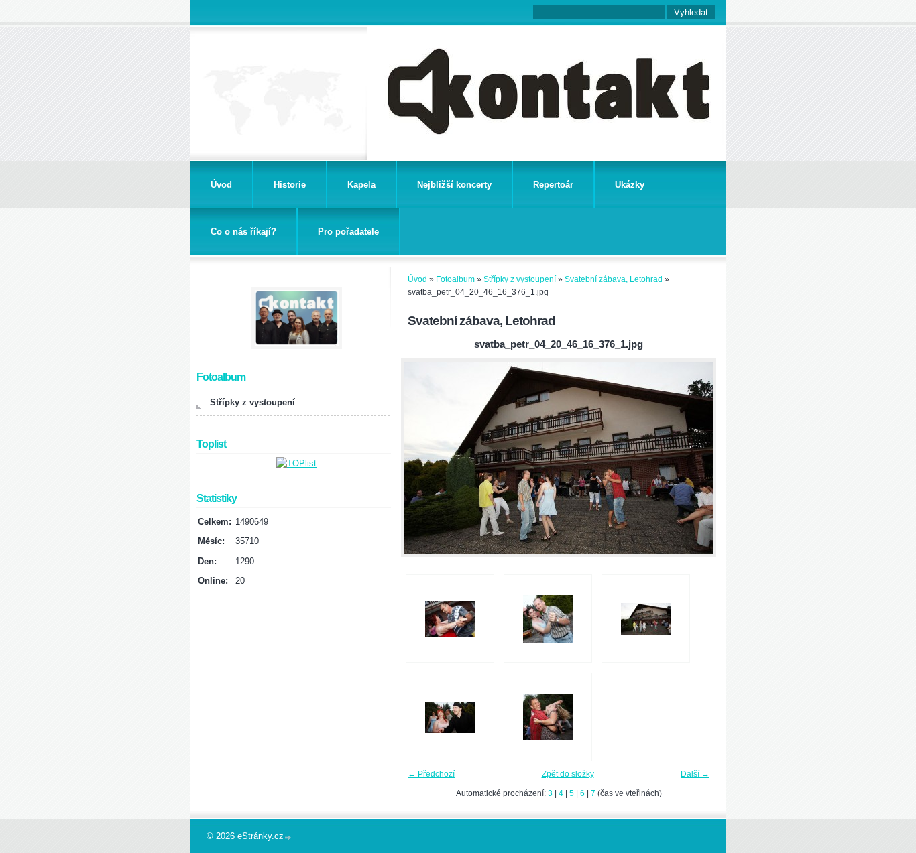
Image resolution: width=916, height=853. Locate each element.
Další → (695, 774)
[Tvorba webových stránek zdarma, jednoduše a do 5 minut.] (288, 837)
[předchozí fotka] (423, 457)
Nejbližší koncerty (454, 185)
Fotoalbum (455, 279)
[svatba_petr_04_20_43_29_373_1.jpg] (547, 618)
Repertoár (553, 185)
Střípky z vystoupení (519, 279)
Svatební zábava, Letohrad (614, 279)
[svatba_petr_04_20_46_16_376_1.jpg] (645, 618)
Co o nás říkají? (243, 231)
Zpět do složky (568, 774)
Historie (290, 185)
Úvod (221, 185)
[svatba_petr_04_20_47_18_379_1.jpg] (547, 717)
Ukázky (629, 185)
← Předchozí (431, 774)
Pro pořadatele (348, 231)
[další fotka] (694, 457)
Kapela (361, 185)
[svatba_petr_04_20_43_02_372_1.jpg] (450, 618)
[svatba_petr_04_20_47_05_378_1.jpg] (450, 717)
